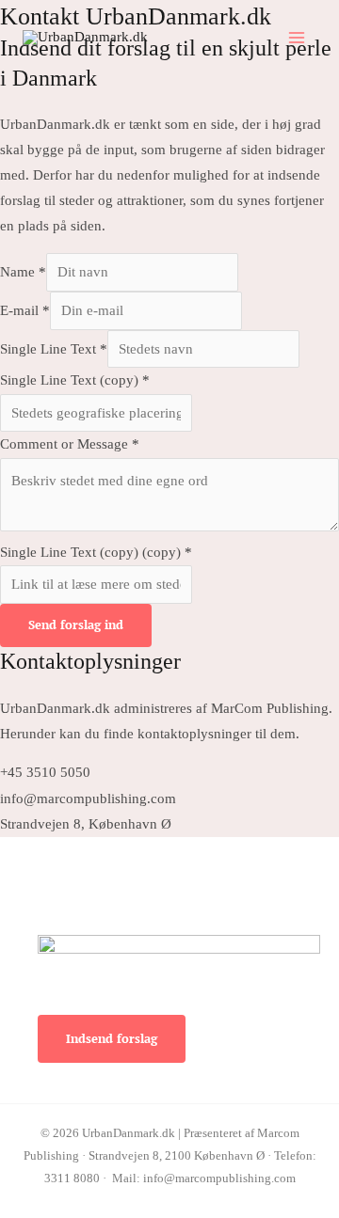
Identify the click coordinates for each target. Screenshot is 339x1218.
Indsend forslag (111, 1039)
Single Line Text (53, 348)
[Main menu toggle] (296, 37)
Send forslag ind (75, 625)
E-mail (25, 310)
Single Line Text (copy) (75, 380)
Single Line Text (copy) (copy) (96, 552)
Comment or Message (69, 443)
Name (23, 271)
